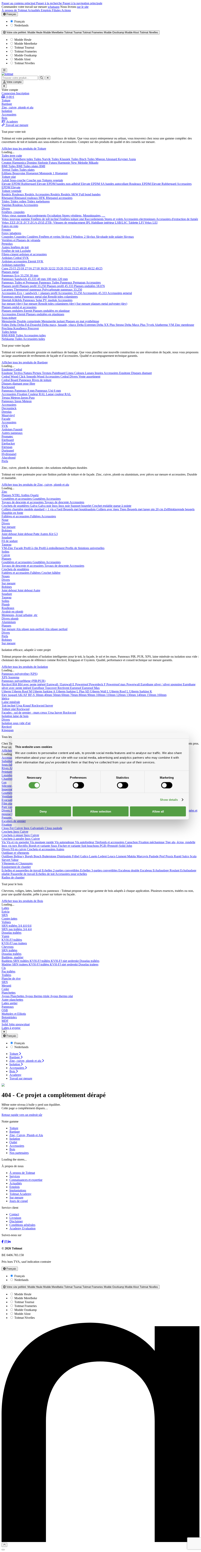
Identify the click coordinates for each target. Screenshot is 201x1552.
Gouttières (39, 498)
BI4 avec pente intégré (32, 684)
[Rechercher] (41, 78)
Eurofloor (38, 688)
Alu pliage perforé (56, 629)
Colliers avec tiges (108, 509)
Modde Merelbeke (25, 43)
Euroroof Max (91, 688)
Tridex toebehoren (38, 201)
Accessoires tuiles (35, 335)
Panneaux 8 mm (25, 390)
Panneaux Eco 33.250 (16, 275)
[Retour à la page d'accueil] (7, 74)
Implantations (17, 1190)
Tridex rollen (18, 201)
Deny (43, 811)
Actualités (34, 10)
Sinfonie (43, 162)
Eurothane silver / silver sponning (162, 684)
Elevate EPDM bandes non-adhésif (59, 183)
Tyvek (150, 324)
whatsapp (53, 6)
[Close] (3, 1549)
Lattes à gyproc (11, 1028)
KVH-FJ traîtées (12, 939)
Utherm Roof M (22, 691)
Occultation (54, 215)
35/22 (68, 268)
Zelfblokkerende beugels (179, 509)
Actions (66, 10)
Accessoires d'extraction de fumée (177, 219)
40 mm (42, 279)
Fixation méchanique (152, 842)
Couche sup (34, 180)
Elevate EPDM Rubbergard (19, 183)
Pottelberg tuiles (23, 159)
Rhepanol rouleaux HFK (30, 198)
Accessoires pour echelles (71, 874)
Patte (36, 534)
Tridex (6, 201)
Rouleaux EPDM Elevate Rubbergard (153, 183)
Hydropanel (9, 454)
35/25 (76, 268)
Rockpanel (8, 387)
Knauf (27, 705)
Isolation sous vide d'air (16, 723)
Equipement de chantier (16, 867)
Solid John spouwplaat (16, 1024)
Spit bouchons (90, 845)
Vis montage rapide (42, 842)
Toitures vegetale (52, 180)
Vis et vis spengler (18, 842)
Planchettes (9, 992)
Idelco (5, 698)
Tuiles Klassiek (61, 159)
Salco (186, 856)
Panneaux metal (12, 296)
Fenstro (6, 229)
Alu (12, 768)
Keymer (123, 159)
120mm (121, 695)
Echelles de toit (45, 874)
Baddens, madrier (12, 957)
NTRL (16, 495)
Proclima (7, 328)
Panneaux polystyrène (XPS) (19, 673)
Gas (4, 782)
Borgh (29, 856)
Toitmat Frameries (25, 51)
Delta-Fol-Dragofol (29, 324)
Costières (33, 236)
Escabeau (146, 870)
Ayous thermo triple (37, 996)
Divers (6, 208)
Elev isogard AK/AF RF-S (19, 695)
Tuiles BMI (15, 166)
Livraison (15, 1217)
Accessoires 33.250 (70, 293)
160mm (161, 695)
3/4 (20, 925)
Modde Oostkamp (25, 55)
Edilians (7, 173)
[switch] (78, 785)
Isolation (14, 1138)
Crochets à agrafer (13, 838)
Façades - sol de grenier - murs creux (25, 712)
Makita (132, 856)
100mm (101, 695)
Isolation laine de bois (15, 716)
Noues (6, 576)
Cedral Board (10, 380)
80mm (83, 695)
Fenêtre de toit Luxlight (16, 250)
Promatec (7, 436)
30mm (40, 695)
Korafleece (20, 328)
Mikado (93, 162)
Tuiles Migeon (96, 159)
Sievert (6, 859)
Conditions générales (22, 1225)
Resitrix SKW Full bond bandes (80, 194)
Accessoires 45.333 (95, 293)
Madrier (7, 964)
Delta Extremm (87, 324)
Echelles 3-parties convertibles (99, 870)
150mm (152, 695)
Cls (4, 968)
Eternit (32, 261)
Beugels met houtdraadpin (79, 509)
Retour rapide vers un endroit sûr (22, 1114)
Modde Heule (22, 39)
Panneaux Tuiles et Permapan (20, 282)
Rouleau (17, 205)
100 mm (52, 279)
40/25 (98, 268)
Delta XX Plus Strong (111, 324)
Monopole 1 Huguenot (53, 173)
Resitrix (7, 194)
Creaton (7, 162)
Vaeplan (7, 205)
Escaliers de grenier (14, 821)
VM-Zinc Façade (13, 548)
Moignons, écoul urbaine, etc (19, 615)
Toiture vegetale (11, 191)
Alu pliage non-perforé (30, 629)
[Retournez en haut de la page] (4, 1545)
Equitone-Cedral (12, 369)
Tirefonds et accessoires (110, 842)
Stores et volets (114, 219)
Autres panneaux (12, 433)
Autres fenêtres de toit (15, 247)
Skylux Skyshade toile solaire (105, 236)
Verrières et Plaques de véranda (21, 240)
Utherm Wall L (99, 691)
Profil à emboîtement (52, 548)
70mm (74, 695)
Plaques (7, 495)
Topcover (51, 688)
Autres (44, 534)
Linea (70, 373)
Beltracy (19, 856)
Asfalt (6, 180)
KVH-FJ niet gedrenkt (65, 961)
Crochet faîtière (50, 572)
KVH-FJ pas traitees (14, 943)
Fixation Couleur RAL (31, 394)
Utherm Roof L (119, 691)
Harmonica (19, 162)
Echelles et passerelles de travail (22, 870)
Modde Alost (22, 59)
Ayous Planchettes (13, 996)
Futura (53, 162)
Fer (12, 828)
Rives (5, 768)
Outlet (13, 1142)
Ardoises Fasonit (12, 429)
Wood (15, 376)
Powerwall (133, 684)
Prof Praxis (166, 856)
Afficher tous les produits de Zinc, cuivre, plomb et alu (35, 484)
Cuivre (6, 555)
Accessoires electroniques (140, 219)
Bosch (38, 856)
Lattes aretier (9, 1003)
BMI (5, 166)
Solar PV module (47, 300)
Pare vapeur (9, 807)
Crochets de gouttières (16, 505)
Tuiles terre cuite (12, 155)
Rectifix (23, 845)
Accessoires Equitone (117, 373)
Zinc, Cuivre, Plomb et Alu (26, 1135)
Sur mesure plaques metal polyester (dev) (101, 303)
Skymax (129, 236)
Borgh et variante (40, 845)
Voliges (6, 922)
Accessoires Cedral (57, 376)
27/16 (29, 268)
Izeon (18, 401)
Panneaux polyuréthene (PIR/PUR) (23, 680)
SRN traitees (20, 964)
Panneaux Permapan (73, 282)
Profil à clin (31, 548)
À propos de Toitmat (15, 10)
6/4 (29, 925)
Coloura (79, 373)
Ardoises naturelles (13, 265)
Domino (32, 162)
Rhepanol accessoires (59, 198)
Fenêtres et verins (50, 236)
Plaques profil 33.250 (33, 286)
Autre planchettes (12, 999)
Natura (28, 373)
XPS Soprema (10, 677)
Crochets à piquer (13, 835)
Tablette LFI (136, 222)
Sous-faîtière (10, 764)
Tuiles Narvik (42, 159)
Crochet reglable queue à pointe (111, 505)
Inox (55, 505)
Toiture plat (9, 176)
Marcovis (143, 856)
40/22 (91, 268)
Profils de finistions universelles (84, 548)
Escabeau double (129, 870)
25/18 (21, 268)
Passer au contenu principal (19, 3)
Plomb (6, 604)
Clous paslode (53, 828)
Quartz (34, 495)
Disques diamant (141, 373)
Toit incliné (9, 705)
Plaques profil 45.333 (60, 286)
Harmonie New (68, 162)
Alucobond (9, 457)
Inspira (99, 373)
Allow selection (100, 811)
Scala (193, 856)
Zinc (4, 491)
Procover (33, 328)
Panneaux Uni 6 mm (48, 390)
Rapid (178, 856)
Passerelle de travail (23, 874)
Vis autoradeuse (65, 842)
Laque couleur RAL (58, 394)
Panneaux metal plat (35, 296)
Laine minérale (11, 702)
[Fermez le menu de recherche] (47, 78)
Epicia (5, 911)
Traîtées (6, 975)
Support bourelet (81, 505)
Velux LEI (150, 222)
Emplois (46, 10)
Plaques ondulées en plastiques (45, 314)
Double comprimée (29, 321)
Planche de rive (11, 978)
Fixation (7, 824)
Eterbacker (8, 443)
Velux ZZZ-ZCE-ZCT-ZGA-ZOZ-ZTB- (27, 222)
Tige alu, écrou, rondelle (180, 842)
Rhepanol (8, 198)
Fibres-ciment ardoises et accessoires (24, 254)
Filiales (56, 10)
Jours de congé (18, 1201)
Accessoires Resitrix (48, 194)
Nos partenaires (19, 1152)
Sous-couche (18, 180)
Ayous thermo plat (61, 996)
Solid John (125, 845)
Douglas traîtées (11, 932)
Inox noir (64, 505)
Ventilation (9, 796)
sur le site (83, 6)
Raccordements (37, 215)
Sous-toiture (9, 317)
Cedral (17, 257)
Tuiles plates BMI (34, 166)
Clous (6, 828)
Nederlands (21, 25)
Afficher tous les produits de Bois (22, 901)
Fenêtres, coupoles (13, 212)
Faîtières (35, 516)
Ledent (103, 856)
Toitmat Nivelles (24, 63)
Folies (6, 324)
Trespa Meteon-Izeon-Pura (18, 397)
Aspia (132, 159)
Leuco (112, 856)
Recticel (7, 684)
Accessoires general (119, 293)
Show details (169, 799)
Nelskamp (8, 339)
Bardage (14, 1131)
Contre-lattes (9, 918)
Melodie (83, 162)
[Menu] (4, 70)
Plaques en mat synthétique (82, 321)
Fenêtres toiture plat (72, 219)
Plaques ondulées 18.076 (89, 286)
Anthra (25, 495)
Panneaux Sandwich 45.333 (19, 279)
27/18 (36, 268)
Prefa (5, 461)
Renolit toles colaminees (63, 296)
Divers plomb (10, 618)
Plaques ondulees (13, 310)
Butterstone (49, 856)
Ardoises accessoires (15, 261)
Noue (5, 520)
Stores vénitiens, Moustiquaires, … (83, 215)
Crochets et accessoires (41, 849)
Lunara (90, 373)
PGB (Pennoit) (109, 845)
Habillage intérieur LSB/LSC (109, 222)
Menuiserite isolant (53, 321)
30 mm (34, 275)
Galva (34, 505)
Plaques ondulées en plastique (51, 310)
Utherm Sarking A (44, 691)
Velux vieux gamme (14, 215)
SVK (25, 257)
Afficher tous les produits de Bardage (25, 362)
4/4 (25, 925)
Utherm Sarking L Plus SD (73, 691)
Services (14, 1176)
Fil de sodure (10, 541)
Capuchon (132, 842)
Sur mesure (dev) (13, 303)
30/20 (44, 268)
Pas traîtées (8, 971)
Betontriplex (9, 1017)
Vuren (5, 936)
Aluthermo (162, 324)
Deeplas (7, 411)
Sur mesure (9, 527)
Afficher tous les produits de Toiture (24, 148)
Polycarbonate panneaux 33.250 (62, 289)
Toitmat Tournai (24, 47)
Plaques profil (10, 286)
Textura (47, 373)
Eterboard (8, 440)
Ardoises (7, 257)
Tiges (123, 509)
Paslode (154, 856)
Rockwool (38, 705)
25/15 (13, 268)
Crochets (7, 831)
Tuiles (15, 169)
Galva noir (45, 505)
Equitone (8, 373)
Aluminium (9, 622)
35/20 (60, 268)
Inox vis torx (10, 845)
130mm (131, 695)
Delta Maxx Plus (135, 324)
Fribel (76, 856)
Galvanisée (37, 828)
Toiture (13, 1128)
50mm (57, 695)
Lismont (121, 856)
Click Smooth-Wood (32, 376)
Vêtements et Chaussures (17, 863)
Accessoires (30, 205)
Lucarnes (8, 289)
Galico (84, 856)
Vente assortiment (89, 376)
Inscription (22, 93)
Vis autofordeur (85, 842)
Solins (5, 551)
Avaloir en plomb (12, 611)
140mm (142, 695)
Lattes (5, 908)
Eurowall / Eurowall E (61, 684)
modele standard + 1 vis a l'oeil (43, 509)
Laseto (93, 856)
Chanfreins (9, 778)
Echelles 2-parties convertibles (61, 870)
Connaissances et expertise (25, 1179)
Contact (14, 1214)
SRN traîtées (10, 925)
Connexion (9, 93)
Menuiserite (9, 321)
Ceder (5, 989)
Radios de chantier (13, 877)
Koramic (7, 159)
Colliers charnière (13, 509)
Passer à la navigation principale (82, 3)
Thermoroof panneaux (28, 289)
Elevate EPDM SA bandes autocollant (105, 183)
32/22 (52, 268)
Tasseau (6, 544)
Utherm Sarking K (140, 691)
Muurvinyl (8, 415)
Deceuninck (9, 408)
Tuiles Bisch (79, 159)
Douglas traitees (88, 964)
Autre (36, 590)
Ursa (19, 705)
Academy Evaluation (22, 1228)
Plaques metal (10, 272)
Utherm (7, 691)
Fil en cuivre (19, 849)
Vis (4, 842)
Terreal (6, 169)
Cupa (5, 268)
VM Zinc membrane (181, 324)
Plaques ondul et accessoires (19, 307)
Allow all (158, 811)
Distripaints (64, 856)
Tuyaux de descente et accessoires (23, 502)
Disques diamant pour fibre (18, 383)
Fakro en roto (10, 226)
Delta (13, 324)
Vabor (14, 859)
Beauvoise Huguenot (25, 173)
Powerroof (82, 684)
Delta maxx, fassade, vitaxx (59, 324)
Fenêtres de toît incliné (45, 219)
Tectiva (18, 373)
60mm (65, 695)
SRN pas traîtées (12, 929)
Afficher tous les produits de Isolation (25, 666)
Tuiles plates (27, 169)
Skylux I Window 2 (73, 236)
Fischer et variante (69, 845)
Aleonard (112, 159)
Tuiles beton (9, 332)
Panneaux (29, 300)
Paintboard (59, 373)
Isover (49, 705)
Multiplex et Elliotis (14, 1013)
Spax (54, 845)
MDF (5, 1020)
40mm (48, 695)
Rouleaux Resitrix (23, 194)
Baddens (7, 961)
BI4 (15, 684)
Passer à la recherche (49, 3)
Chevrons (8, 946)
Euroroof (76, 688)
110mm (111, 695)
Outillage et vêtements (15, 852)
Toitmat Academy (20, 1194)
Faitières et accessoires (16, 572)
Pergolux (7, 243)
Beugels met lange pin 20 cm (145, 509)
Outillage (8, 856)
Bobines (7, 530)
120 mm (63, 279)
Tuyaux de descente (56, 502)
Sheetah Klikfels (12, 300)
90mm (91, 695)
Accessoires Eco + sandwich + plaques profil (30, 293)
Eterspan (7, 447)
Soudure (7, 537)
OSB (5, 1010)
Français (11, 14)
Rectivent (64, 688)
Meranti (6, 985)
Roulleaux (8, 608)
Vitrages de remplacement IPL (72, 222)
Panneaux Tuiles (49, 282)
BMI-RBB (9, 335)
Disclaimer (16, 1221)
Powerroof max (116, 684)
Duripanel (8, 450)
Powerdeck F (97, 684)
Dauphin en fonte (12, 512)
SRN (5, 915)
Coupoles (8, 236)
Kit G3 (53, 534)
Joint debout (9, 534)
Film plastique (11, 803)
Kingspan (8, 730)
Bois (12, 1149)
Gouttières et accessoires (17, 498)
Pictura (37, 373)
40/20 (84, 268)
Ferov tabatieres (11, 233)
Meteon (27, 401)
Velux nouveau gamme (16, 219)
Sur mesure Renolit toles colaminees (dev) (50, 303)
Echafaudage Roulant (166, 870)
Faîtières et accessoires (16, 516)
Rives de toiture (41, 380)
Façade (6, 418)
